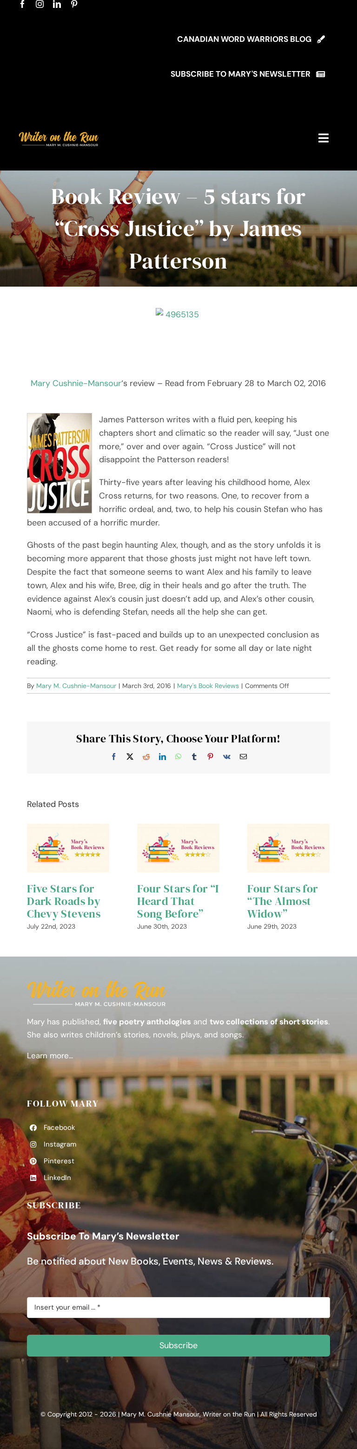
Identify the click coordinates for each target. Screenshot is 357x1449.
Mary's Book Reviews (208, 686)
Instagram (60, 1144)
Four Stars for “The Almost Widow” (282, 901)
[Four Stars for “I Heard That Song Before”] (178, 848)
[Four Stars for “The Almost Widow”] (288, 848)
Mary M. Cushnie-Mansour (76, 686)
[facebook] (22, 4)
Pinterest (59, 1161)
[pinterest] (74, 4)
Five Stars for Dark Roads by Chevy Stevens (63, 901)
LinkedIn (57, 1177)
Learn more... (50, 1055)
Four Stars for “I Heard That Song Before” (177, 901)
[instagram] (40, 4)
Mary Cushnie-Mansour (76, 383)
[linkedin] (57, 4)
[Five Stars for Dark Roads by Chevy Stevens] (68, 848)
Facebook (59, 1127)
